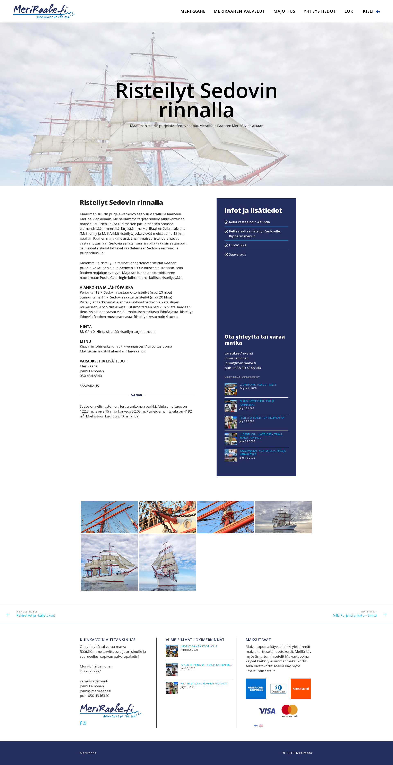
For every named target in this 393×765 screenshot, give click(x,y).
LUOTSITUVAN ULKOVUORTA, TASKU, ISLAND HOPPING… (260, 436)
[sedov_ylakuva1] (109, 506)
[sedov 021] (109, 549)
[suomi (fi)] (255, 725)
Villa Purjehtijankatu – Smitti (355, 615)
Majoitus (284, 11)
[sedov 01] (283, 506)
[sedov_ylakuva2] (167, 506)
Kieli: (369, 11)
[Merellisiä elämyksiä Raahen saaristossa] (44, 11)
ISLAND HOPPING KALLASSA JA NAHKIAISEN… (206, 665)
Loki (349, 11)
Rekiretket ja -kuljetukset (35, 615)
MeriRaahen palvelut (239, 11)
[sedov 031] (167, 549)
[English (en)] (261, 725)
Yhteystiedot (320, 11)
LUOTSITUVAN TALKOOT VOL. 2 (257, 384)
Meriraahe (193, 11)
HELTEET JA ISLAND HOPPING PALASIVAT (262, 418)
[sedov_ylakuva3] (225, 506)
